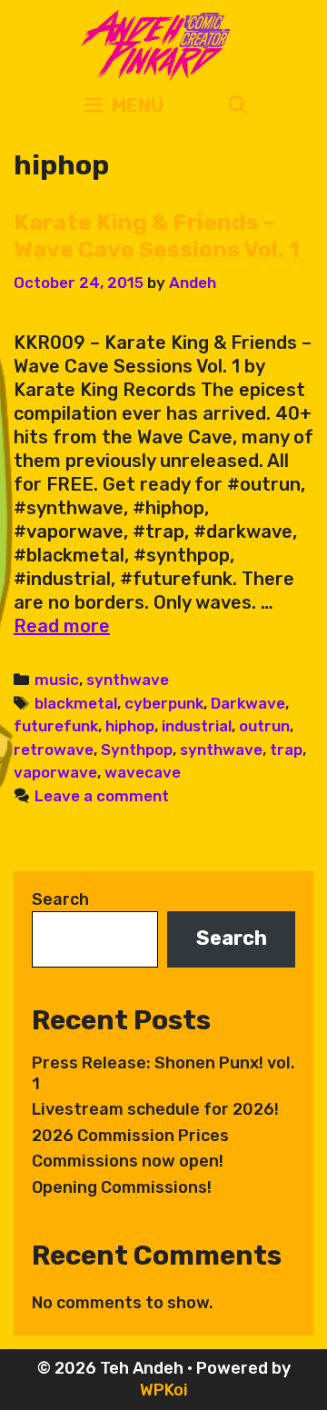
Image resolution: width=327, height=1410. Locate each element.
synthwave (127, 679)
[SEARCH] (238, 106)
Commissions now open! (127, 1161)
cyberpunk (163, 703)
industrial (197, 726)
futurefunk (56, 726)
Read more (62, 626)
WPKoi (164, 1390)
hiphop (129, 726)
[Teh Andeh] (152, 44)
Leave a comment (102, 796)
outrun (264, 726)
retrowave (54, 749)
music (57, 679)
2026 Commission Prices (130, 1136)
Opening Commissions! (122, 1187)
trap (286, 749)
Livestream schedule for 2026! (155, 1109)
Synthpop (137, 749)
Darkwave (248, 703)
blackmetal (76, 703)
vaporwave (55, 772)
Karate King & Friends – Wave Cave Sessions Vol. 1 (157, 236)
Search (60, 899)
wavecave (142, 772)
